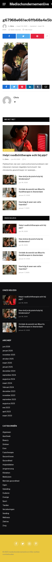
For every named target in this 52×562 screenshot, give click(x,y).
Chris (12, 26)
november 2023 (9, 395)
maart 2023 (7, 416)
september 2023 (9, 399)
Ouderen (6, 493)
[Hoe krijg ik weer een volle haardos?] (10, 205)
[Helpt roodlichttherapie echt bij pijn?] (26, 138)
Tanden (6, 505)
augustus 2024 (9, 379)
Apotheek (7, 436)
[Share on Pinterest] (37, 36)
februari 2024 (8, 387)
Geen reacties (16, 30)
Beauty (5, 440)
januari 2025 (8, 367)
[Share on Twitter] (23, 36)
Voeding (6, 513)
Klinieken (6, 473)
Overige (6, 497)
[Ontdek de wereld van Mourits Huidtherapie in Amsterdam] (10, 192)
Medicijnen (7, 477)
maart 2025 (7, 363)
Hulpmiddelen (8, 465)
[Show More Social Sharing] (47, 36)
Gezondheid (9, 150)
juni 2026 (6, 347)
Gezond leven (8, 457)
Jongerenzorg (8, 469)
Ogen (5, 485)
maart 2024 (7, 383)
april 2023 (7, 412)
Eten (4, 448)
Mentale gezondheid (11, 481)
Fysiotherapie (8, 452)
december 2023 (9, 391)
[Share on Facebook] (9, 36)
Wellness (6, 517)
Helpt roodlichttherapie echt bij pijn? (25, 155)
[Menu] (4, 4)
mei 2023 (6, 408)
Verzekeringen (8, 509)
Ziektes (6, 521)
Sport (5, 501)
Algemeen (7, 432)
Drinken (6, 444)
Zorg (4, 526)
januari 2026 (8, 351)
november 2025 (9, 355)
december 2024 (9, 371)
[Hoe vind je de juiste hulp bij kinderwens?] (10, 180)
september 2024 (9, 375)
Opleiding (6, 489)
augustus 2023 (9, 403)
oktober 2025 (8, 359)
